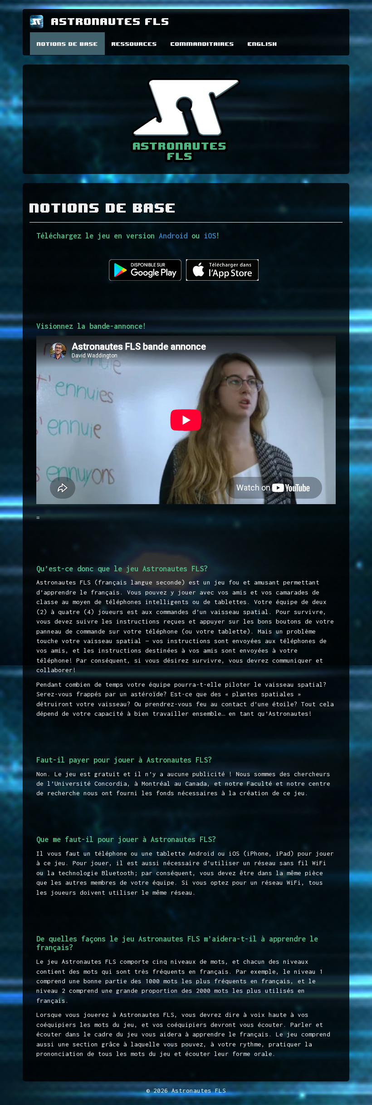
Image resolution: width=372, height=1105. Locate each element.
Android (175, 236)
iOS (210, 236)
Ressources (134, 43)
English (262, 43)
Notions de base (67, 43)
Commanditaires (202, 43)
